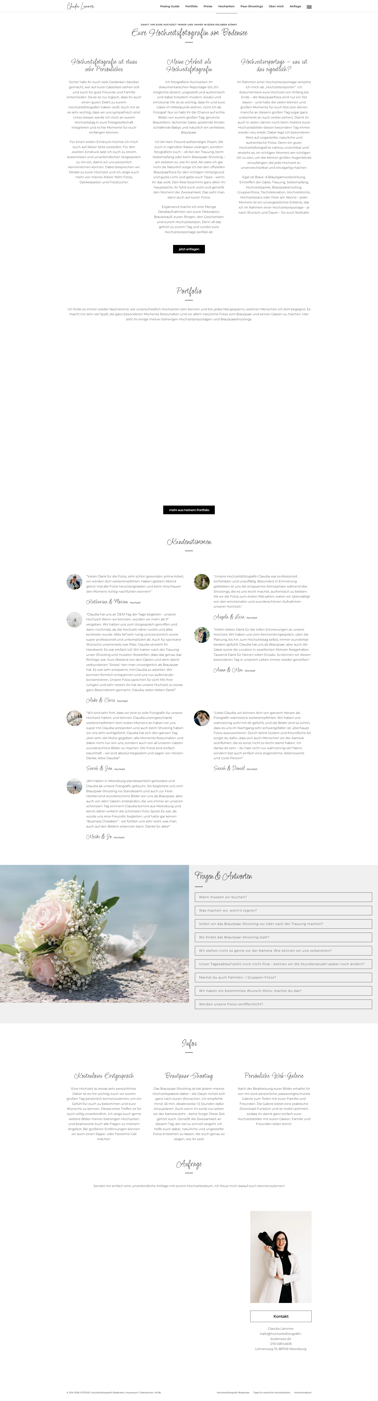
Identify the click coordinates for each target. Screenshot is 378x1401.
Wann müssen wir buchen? (223, 897)
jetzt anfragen (189, 249)
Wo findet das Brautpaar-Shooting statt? (234, 937)
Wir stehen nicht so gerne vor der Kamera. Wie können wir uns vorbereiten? (265, 951)
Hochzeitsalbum (303, 1392)
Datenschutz (146, 1392)
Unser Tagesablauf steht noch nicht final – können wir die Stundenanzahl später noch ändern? (282, 964)
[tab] (283, 897)
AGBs (158, 1392)
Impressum (132, 1392)
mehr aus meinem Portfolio (189, 510)
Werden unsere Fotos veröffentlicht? (231, 1004)
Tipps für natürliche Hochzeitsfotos (271, 1392)
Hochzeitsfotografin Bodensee (233, 1392)
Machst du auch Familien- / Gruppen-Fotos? (237, 977)
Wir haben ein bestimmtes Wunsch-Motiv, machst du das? (250, 991)
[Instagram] (281, 1362)
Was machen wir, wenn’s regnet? (228, 910)
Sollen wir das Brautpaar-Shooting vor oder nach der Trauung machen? (261, 924)
